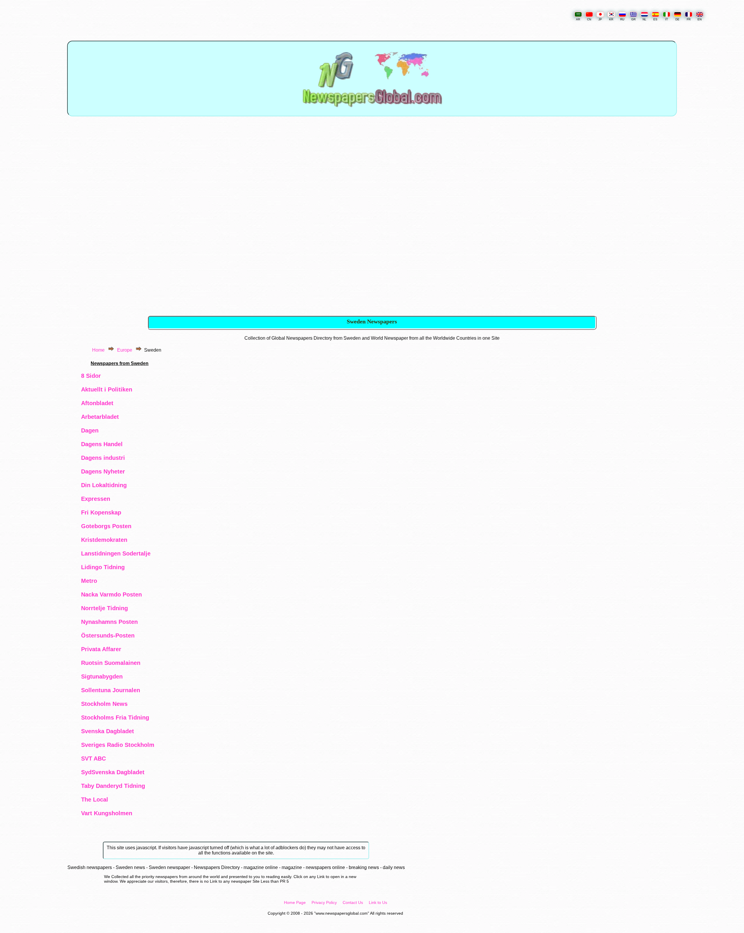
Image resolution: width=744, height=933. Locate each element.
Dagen (90, 430)
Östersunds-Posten (108, 635)
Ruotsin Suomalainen (110, 663)
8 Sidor (91, 376)
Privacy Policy (324, 902)
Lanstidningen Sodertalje (116, 553)
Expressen (95, 499)
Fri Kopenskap (101, 512)
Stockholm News (104, 704)
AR (578, 19)
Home (98, 350)
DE (677, 19)
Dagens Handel (102, 444)
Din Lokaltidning (104, 485)
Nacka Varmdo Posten (111, 594)
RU (622, 19)
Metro (89, 581)
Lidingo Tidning (103, 567)
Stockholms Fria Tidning (115, 717)
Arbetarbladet (100, 417)
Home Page (295, 902)
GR (633, 19)
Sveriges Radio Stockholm (117, 745)
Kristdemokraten (104, 540)
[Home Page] (372, 112)
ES (655, 19)
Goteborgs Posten (106, 526)
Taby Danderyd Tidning (113, 786)
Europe (124, 350)
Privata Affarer (101, 649)
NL (644, 19)
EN (700, 19)
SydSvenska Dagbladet (112, 772)
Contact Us (353, 902)
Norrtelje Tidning (104, 608)
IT (666, 19)
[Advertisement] (373, 170)
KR (611, 19)
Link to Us (378, 902)
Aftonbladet (97, 403)
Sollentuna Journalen (110, 690)
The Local (94, 799)
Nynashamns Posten (109, 622)
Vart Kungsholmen (106, 813)
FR (689, 19)
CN (589, 19)
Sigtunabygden (102, 676)
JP (600, 19)
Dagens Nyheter (103, 471)
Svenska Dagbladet (107, 731)
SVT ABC (93, 758)
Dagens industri (103, 458)
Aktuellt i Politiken (106, 389)
